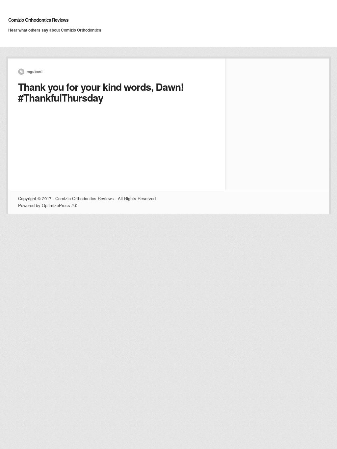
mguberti (34, 71)
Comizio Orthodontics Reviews (38, 19)
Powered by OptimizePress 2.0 (47, 205)
